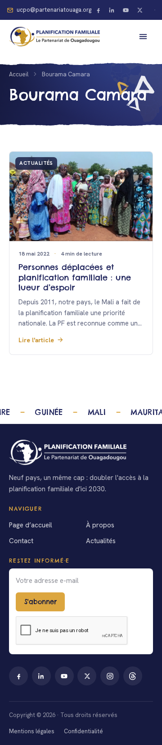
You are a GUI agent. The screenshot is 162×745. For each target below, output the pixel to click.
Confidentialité (83, 731)
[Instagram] (109, 675)
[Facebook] (98, 10)
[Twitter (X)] (140, 10)
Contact (21, 540)
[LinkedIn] (112, 10)
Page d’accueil (30, 525)
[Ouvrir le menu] (143, 37)
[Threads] (132, 675)
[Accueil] (81, 452)
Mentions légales (31, 731)
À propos (100, 525)
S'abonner (40, 602)
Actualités (101, 540)
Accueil (18, 74)
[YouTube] (126, 10)
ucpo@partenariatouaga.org (54, 10)
